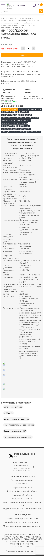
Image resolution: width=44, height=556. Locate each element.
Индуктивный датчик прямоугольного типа (22, 503)
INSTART (12, 20)
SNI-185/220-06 (8, 126)
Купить (23, 55)
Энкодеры (8, 413)
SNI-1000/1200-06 (9, 109)
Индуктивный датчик (22, 498)
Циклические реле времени (16, 419)
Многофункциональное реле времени (22, 526)
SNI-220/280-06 (34, 132)
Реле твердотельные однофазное (19, 425)
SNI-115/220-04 (21, 112)
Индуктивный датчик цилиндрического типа (22, 509)
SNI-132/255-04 (8, 118)
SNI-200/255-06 (8, 129)
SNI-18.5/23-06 (8, 123)
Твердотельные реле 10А (15, 431)
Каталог (13, 18)
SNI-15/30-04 (33, 118)
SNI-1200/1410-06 (9, 115)
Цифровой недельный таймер (22, 491)
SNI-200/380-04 (23, 129)
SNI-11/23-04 (36, 109)
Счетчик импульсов (22, 515)
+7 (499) (20, 465)
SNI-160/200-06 (8, 120)
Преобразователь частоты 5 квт (18, 437)
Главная (4, 18)
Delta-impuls (24, 455)
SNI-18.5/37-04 (21, 123)
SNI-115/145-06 (8, 112)
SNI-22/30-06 (7, 132)
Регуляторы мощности (22, 480)
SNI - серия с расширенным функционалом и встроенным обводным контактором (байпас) (20, 23)
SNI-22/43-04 (20, 132)
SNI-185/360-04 (23, 126)
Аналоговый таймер (22, 495)
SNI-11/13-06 (24, 109)
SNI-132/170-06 (24, 115)
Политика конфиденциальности (21, 551)
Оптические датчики (13, 407)
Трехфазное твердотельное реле (22, 518)
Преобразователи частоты (22, 476)
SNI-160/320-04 (23, 120)
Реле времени (22, 484)
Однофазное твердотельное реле (22, 522)
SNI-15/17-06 (21, 118)
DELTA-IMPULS (17, 6)
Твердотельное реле (22, 487)
